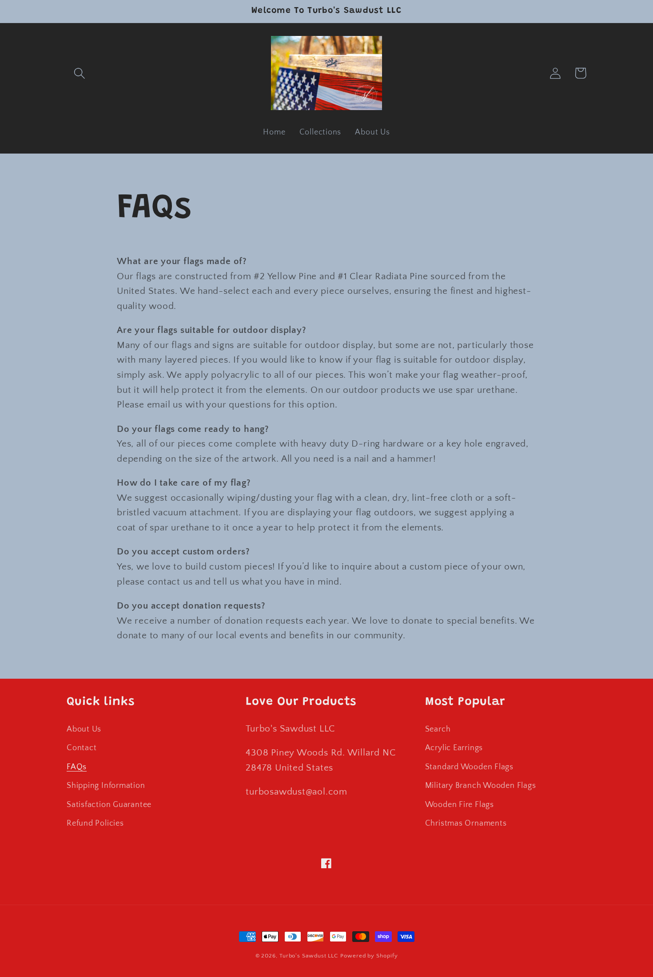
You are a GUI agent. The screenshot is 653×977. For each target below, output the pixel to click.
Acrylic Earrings (454, 748)
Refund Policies (95, 823)
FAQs (77, 767)
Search (438, 729)
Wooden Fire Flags (459, 804)
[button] (79, 73)
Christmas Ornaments (466, 823)
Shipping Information (106, 785)
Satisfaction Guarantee (109, 804)
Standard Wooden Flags (469, 767)
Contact (81, 748)
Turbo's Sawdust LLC (308, 956)
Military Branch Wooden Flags (480, 785)
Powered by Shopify (369, 956)
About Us (84, 729)
